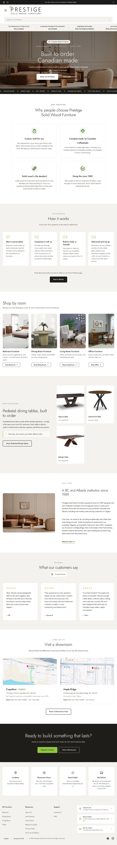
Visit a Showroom (70, 77)
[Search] (109, 19)
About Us (28, 812)
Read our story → (68, 541)
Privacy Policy (30, 829)
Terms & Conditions (32, 833)
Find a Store (29, 820)
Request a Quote (47, 750)
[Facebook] (3, 2)
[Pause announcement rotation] (113, 2)
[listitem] (70, 404)
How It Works (29, 816)
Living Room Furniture (69, 351)
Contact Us (58, 812)
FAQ (55, 816)
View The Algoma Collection (84, 29)
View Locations (19, 29)
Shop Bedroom (10, 365)
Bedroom (5, 812)
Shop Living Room (68, 365)
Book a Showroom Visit (58, 711)
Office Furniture (95, 351)
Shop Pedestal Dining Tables (17, 443)
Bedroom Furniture (11, 351)
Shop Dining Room (40, 365)
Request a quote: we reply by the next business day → (60, 2)
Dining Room (6, 816)
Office (4, 825)
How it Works (58, 279)
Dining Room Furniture (41, 351)
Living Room (6, 820)
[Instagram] (7, 2)
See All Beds (52, 29)
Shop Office (95, 365)
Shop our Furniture (47, 77)
